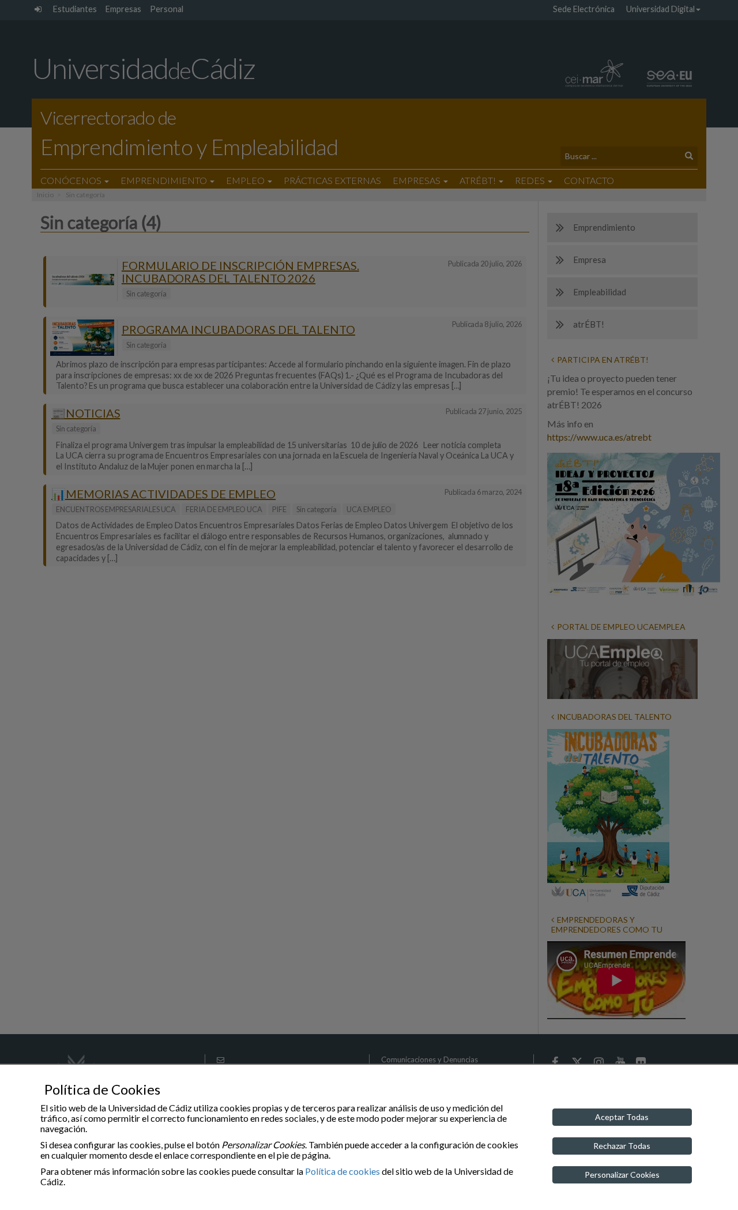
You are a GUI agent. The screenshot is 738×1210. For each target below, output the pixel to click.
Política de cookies (342, 1171)
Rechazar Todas (621, 1146)
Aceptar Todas (622, 1117)
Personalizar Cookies (622, 1174)
